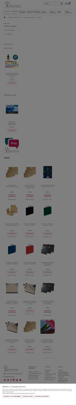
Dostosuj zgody (28, 396)
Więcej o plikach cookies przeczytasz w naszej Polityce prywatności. (18, 393)
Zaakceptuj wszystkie (42, 396)
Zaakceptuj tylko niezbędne (12, 396)
